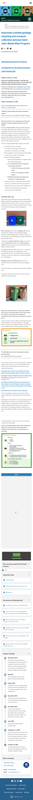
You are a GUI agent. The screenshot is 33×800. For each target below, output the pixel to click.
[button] (2, 48)
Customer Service (8, 763)
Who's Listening (8, 758)
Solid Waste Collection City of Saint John (16, 586)
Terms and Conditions (11, 785)
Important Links (8, 575)
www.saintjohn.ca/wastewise (21, 89)
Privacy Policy (22, 785)
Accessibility (21, 788)
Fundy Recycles (12, 275)
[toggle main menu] (30, 3)
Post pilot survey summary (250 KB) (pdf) (17, 605)
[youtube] (21, 781)
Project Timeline (9, 654)
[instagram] (18, 781)
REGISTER (16, 555)
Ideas (16, 474)
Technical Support (9, 792)
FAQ (6, 570)
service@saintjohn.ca (7, 97)
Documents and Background (13, 600)
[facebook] (12, 781)
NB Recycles (9, 592)
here (11, 368)
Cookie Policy (19, 792)
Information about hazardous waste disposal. (14, 390)
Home (6, 24)
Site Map (26, 792)
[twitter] (15, 781)
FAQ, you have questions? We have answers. (15, 565)
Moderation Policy (11, 788)
